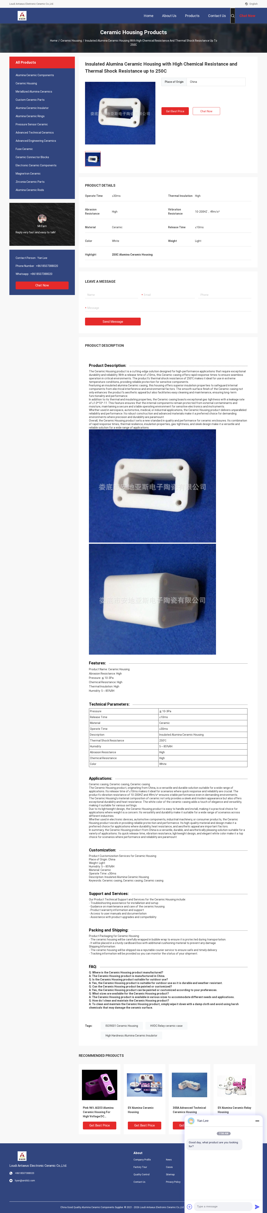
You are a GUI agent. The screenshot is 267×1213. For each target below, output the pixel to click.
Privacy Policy (173, 1182)
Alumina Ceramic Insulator (32, 108)
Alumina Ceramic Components (35, 75)
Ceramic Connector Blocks (32, 157)
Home (53, 40)
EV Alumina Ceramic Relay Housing (234, 1110)
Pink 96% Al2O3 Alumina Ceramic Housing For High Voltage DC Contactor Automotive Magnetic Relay (98, 1112)
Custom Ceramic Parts (30, 99)
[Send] (257, 1206)
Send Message (113, 322)
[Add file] (189, 1206)
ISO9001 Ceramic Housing (122, 1025)
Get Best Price (175, 111)
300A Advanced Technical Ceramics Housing (189, 1110)
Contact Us (139, 1182)
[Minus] (257, 1121)
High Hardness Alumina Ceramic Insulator (131, 1035)
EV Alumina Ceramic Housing (141, 1110)
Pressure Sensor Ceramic (32, 124)
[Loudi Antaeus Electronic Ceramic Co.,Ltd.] (22, 15)
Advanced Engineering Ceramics (36, 140)
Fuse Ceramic (24, 149)
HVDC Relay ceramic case (166, 1025)
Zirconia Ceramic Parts (30, 181)
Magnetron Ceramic (28, 173)
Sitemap (170, 1174)
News (169, 1159)
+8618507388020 (47, 265)
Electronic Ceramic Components (36, 165)
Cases (169, 1167)
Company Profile (142, 1159)
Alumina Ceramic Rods (30, 190)
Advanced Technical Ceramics (35, 132)
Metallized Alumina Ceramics (34, 91)
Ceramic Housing (71, 40)
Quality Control (142, 1174)
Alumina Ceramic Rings (30, 116)
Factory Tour (140, 1167)
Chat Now (42, 285)
